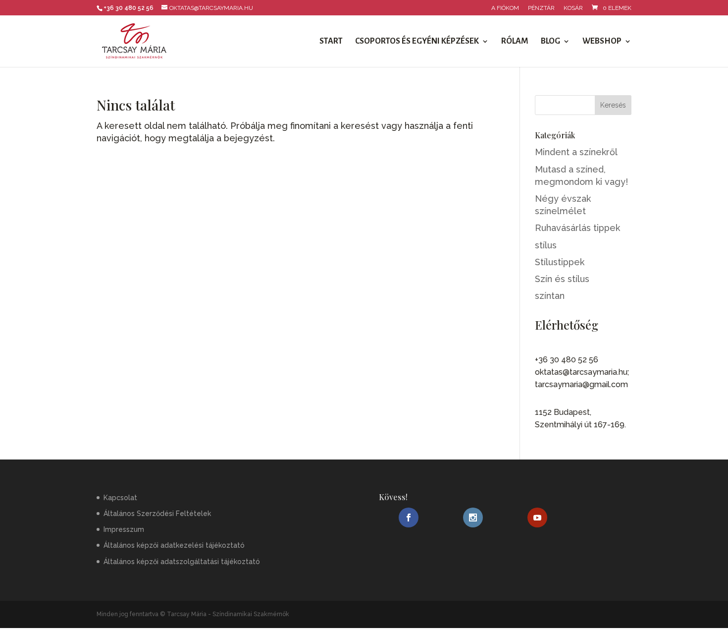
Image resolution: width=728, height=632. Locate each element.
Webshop (602, 42)
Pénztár (541, 8)
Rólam (514, 42)
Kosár (573, 8)
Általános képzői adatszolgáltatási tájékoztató (182, 562)
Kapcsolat (120, 498)
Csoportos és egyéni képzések (417, 42)
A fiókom (505, 8)
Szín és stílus (562, 279)
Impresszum (124, 529)
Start (331, 42)
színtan (550, 295)
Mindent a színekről (576, 152)
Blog (550, 42)
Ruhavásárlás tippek (577, 228)
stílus (546, 245)
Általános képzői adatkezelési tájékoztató (174, 545)
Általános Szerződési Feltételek (157, 513)
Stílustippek (559, 262)
